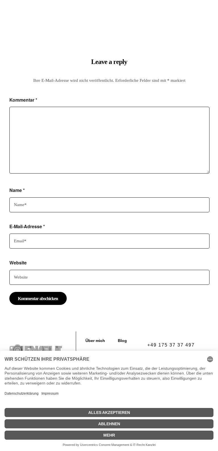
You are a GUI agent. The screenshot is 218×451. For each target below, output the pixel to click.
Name (17, 190)
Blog (153, 22)
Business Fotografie (111, 12)
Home (76, 12)
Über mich (129, 22)
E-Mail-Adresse (27, 226)
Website (18, 262)
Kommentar (23, 100)
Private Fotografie (88, 22)
